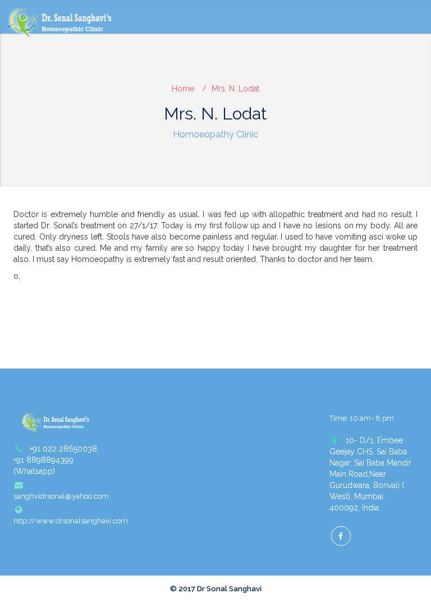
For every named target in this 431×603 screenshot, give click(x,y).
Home (183, 88)
